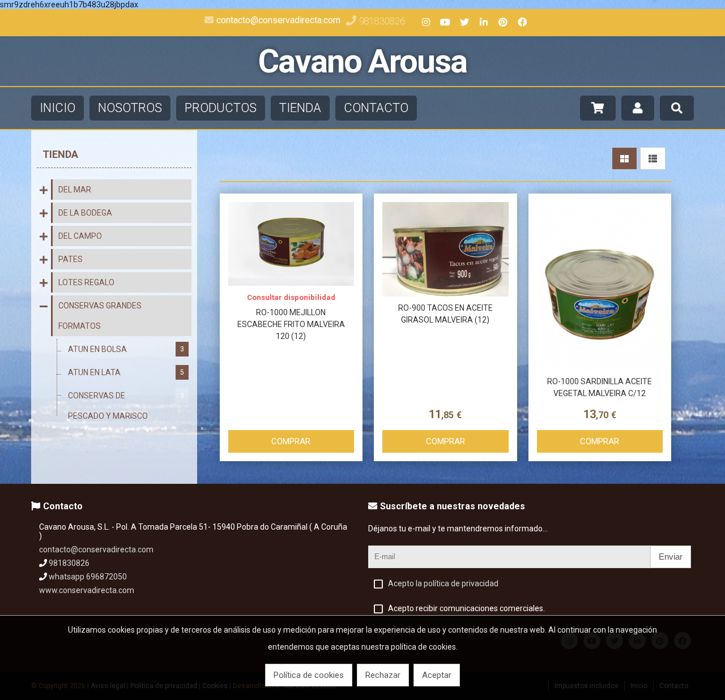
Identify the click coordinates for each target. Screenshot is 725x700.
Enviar (671, 556)
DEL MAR (74, 189)
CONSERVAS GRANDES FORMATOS (100, 315)
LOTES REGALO (86, 282)
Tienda (60, 154)
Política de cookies (309, 675)
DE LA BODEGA (85, 212)
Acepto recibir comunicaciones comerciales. (466, 608)
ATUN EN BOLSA (126, 349)
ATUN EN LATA (126, 372)
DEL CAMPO (80, 236)
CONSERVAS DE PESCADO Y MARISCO (126, 405)
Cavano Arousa (362, 61)
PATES (70, 259)
